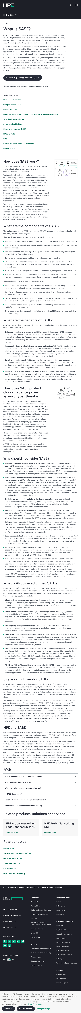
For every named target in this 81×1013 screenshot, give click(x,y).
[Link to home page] (4, 887)
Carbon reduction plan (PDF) (41, 910)
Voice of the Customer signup (66, 963)
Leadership (35, 933)
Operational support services (41, 949)
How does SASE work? (12, 100)
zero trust (29, 43)
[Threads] (18, 941)
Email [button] (8, 921)
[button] (71, 5)
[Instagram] (14, 941)
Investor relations (37, 929)
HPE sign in (60, 959)
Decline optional (25, 1009)
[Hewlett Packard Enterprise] (8, 5)
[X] (9, 941)
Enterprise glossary (63, 942)
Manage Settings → (44, 1009)
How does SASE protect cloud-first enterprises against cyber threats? (31, 114)
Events (58, 902)
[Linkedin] (5, 941)
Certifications (61, 974)
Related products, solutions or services (18, 144)
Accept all (8, 1009)
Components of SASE (12, 105)
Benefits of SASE (10, 109)
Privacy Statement (34, 1004)
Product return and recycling (41, 953)
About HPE (34, 902)
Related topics (9, 148)
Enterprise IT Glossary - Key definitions (23, 887)
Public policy (35, 937)
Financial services (62, 946)
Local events (60, 910)
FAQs (5, 139)
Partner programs (62, 983)
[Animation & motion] (9, 959)
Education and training (64, 934)
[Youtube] (5, 945)
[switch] (7, 959)
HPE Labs (34, 918)
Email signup (60, 938)
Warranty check (36, 965)
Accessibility (35, 906)
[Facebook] (22, 941)
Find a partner (61, 979)
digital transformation (40, 354)
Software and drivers (38, 961)
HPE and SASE (9, 134)
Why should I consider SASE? (15, 119)
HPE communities (62, 951)
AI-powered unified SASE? (13, 124)
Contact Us (60, 926)
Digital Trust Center (63, 930)
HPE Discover (61, 906)
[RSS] (9, 945)
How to (8, 909)
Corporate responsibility (39, 914)
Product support (36, 957)
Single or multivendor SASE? (14, 129)
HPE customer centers (64, 955)
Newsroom (60, 914)
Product (10, 915)
